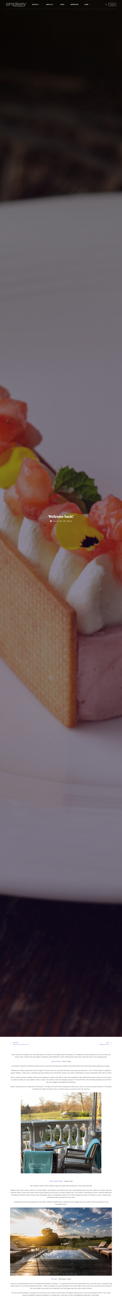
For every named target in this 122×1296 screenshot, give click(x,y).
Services (35, 4)
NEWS (62, 4)
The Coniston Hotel (56, 1181)
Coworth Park (56, 1061)
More (86, 4)
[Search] (106, 4)
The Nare (54, 1279)
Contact (112, 4)
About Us (49, 4)
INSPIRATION (74, 4)
